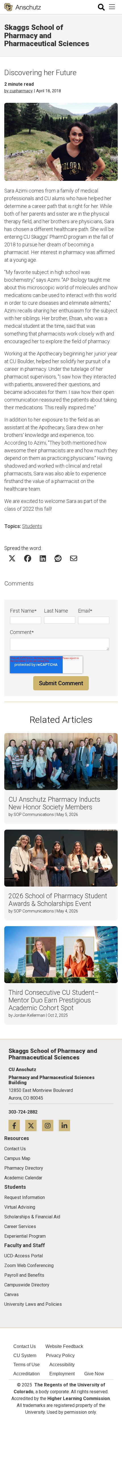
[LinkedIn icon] (66, 1125)
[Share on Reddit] (58, 558)
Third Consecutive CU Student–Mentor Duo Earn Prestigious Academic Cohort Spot (54, 1000)
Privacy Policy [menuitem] (60, 1355)
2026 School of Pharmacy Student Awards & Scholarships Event (58, 900)
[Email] (73, 558)
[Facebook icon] (17, 1125)
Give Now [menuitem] (94, 1373)
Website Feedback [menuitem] (64, 1346)
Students (32, 526)
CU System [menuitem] (24, 1355)
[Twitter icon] (33, 1125)
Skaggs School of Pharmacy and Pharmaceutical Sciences (46, 35)
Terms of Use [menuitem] (26, 1364)
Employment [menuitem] (62, 1373)
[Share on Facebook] (27, 558)
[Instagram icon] (50, 1125)
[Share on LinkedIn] (42, 558)
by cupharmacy (18, 90)
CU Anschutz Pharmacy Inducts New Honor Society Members (54, 803)
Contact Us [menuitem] (24, 1346)
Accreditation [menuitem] (26, 1373)
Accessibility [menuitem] (62, 1364)
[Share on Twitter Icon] (12, 558)
